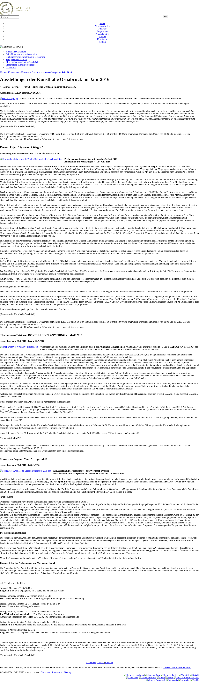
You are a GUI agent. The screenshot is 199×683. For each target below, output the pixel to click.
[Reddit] (195, 680)
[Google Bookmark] (155, 680)
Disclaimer (46, 672)
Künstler (102, 28)
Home (102, 23)
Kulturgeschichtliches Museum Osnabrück (25, 57)
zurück (100, 662)
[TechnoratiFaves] (147, 677)
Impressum (57, 672)
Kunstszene (102, 39)
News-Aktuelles (102, 26)
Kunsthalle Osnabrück (16, 51)
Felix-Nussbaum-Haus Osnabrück (21, 54)
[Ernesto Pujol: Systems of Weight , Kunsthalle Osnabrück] (31, 159)
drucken (109, 662)
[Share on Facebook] (134, 675)
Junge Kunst (102, 31)
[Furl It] (169, 677)
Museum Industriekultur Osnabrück (22, 62)
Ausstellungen (102, 34)
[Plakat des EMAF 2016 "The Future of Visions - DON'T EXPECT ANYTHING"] (19, 347)
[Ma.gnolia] (172, 680)
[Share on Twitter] (169, 675)
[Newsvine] (184, 680)
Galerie (102, 36)
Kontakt (102, 42)
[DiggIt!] (194, 675)
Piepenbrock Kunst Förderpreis (20, 65)
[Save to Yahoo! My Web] (186, 677)
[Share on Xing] (152, 675)
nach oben (91, 662)
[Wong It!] (184, 675)
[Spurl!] (161, 677)
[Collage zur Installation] (9, 98)
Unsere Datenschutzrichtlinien (177, 667)
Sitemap (67, 672)
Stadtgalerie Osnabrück (16, 59)
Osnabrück (11, 67)
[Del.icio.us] (132, 677)
